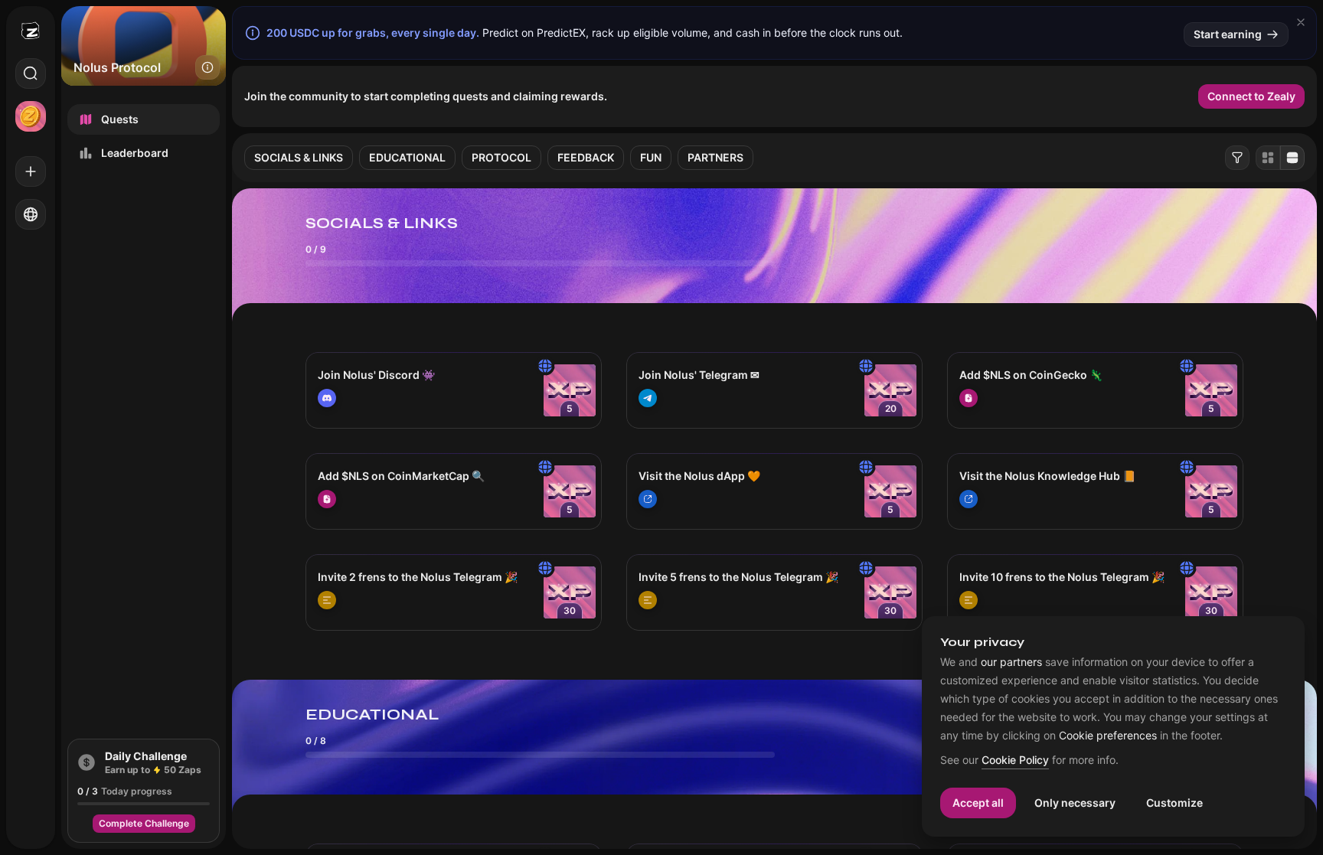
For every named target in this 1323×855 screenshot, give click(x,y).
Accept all (978, 802)
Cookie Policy (1015, 760)
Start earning (1228, 34)
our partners (1011, 662)
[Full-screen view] (1292, 157)
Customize (1174, 802)
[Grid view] (1268, 157)
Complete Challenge (144, 823)
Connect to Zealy (1251, 96)
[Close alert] (1301, 22)
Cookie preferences (1108, 735)
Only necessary (1075, 802)
